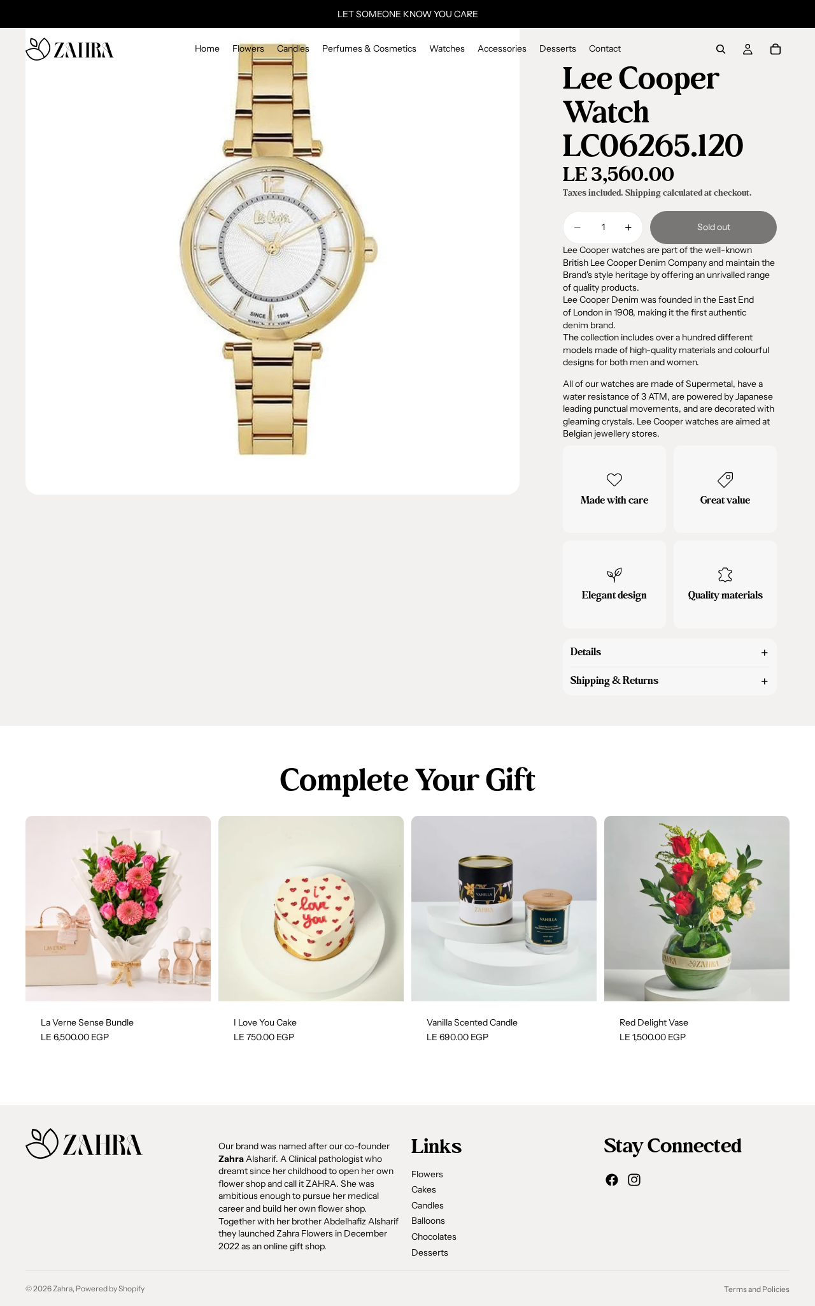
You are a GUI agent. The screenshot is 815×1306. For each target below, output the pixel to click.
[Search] (721, 49)
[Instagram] (634, 1179)
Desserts (429, 1252)
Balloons (428, 1220)
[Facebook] (612, 1179)
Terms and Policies (757, 1289)
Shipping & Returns (614, 680)
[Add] (191, 981)
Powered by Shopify (110, 1288)
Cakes (423, 1189)
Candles (427, 1205)
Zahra (63, 1288)
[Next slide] (192, 908)
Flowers (427, 1174)
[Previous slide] (44, 908)
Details (585, 652)
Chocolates (434, 1236)
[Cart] (776, 49)
